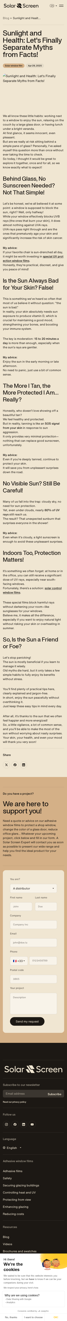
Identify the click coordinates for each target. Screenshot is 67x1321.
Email (13, 933)
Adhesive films (12, 1171)
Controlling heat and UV (19, 1192)
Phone (13, 951)
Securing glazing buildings (21, 1185)
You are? (15, 879)
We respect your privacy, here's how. (21, 1288)
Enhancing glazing (15, 1206)
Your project (17, 988)
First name (16, 897)
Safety (7, 1178)
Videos (7, 1244)
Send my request (27, 1021)
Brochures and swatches (19, 1251)
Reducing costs (13, 1213)
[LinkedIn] (23, 764)
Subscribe (54, 1094)
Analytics (10, 1302)
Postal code (17, 970)
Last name (41, 897)
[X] (6, 764)
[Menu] (61, 6)
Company (15, 915)
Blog (6, 1236)
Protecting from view (17, 1199)
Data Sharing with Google (18, 1299)
